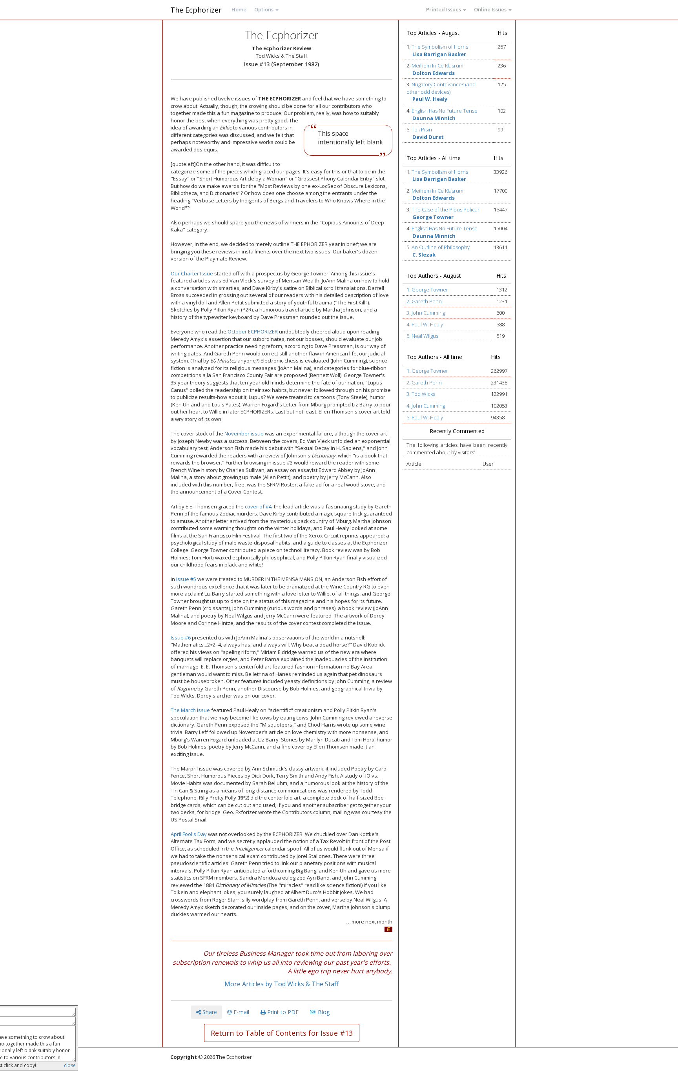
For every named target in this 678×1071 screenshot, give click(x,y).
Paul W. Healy (429, 98)
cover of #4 (258, 506)
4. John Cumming (425, 405)
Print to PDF (282, 1012)
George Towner (433, 216)
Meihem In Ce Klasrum (437, 65)
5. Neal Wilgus (422, 335)
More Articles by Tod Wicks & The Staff (281, 984)
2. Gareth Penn (424, 301)
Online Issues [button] (491, 9)
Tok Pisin (422, 129)
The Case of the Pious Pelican (446, 209)
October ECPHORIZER (253, 331)
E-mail (240, 1012)
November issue (244, 433)
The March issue (190, 710)
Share (209, 1012)
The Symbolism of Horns (440, 46)
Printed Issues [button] (444, 9)
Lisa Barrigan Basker (439, 54)
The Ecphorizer (196, 10)
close (70, 1065)
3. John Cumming (425, 312)
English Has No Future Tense (445, 110)
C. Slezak (424, 254)
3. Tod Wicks (420, 393)
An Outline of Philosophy (441, 247)
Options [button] (264, 9)
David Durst (428, 136)
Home (238, 9)
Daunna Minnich (434, 118)
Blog (323, 1012)
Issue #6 (181, 637)
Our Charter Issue (192, 273)
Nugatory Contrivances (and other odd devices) (441, 88)
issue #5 (186, 579)
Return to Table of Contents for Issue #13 (282, 1033)
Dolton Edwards (433, 72)
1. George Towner (427, 289)
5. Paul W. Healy (424, 417)
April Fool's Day (189, 834)
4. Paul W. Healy (424, 324)
